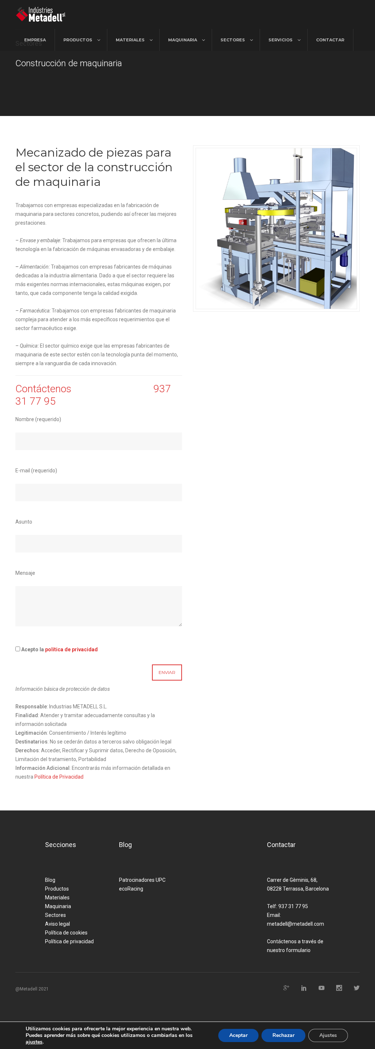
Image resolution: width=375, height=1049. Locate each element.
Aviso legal (57, 924)
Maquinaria (182, 39)
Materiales (130, 39)
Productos (77, 39)
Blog (50, 880)
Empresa (35, 39)
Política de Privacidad (58, 777)
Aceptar (238, 1035)
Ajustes (328, 1035)
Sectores (232, 39)
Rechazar (283, 1035)
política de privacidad (71, 649)
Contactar (330, 39)
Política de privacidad (69, 941)
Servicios (280, 39)
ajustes (34, 1042)
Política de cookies (66, 933)
